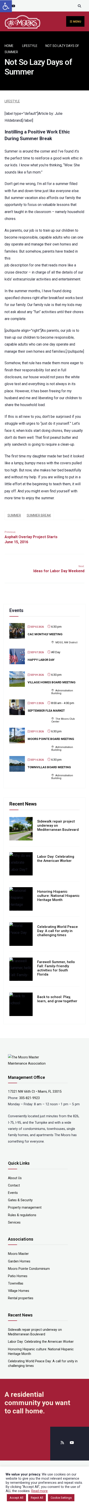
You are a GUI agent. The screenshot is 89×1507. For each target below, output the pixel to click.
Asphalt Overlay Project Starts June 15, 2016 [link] (31, 537)
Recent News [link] (23, 804)
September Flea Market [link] (46, 710)
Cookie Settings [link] (61, 1497)
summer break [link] (39, 515)
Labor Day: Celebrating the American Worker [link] (55, 859)
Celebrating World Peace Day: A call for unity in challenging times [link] (57, 931)
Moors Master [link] (18, 1254)
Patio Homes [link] (17, 1276)
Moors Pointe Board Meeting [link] (51, 739)
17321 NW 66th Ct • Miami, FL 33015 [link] (35, 1092)
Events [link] (13, 1193)
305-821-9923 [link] (29, 1098)
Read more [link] (39, 1491)
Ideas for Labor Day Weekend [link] (58, 569)
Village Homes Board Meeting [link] (52, 682)
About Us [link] (15, 1178)
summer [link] (14, 515)
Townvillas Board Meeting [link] (49, 767)
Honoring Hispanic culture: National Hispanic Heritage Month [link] (58, 895)
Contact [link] (14, 1185)
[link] (6, 6)
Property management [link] (25, 1208)
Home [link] (9, 46)
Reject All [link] (37, 1497)
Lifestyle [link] (29, 46)
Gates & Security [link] (20, 1200)
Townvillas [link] (15, 1283)
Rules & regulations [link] (22, 1215)
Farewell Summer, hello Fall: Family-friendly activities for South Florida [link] (56, 968)
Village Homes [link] (18, 1291)
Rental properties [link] (20, 1298)
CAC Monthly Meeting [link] (45, 634)
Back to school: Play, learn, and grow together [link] (57, 999)
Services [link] (14, 1222)
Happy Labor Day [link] (41, 659)
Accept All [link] (16, 1497)
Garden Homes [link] (19, 1261)
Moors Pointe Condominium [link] (29, 1269)
